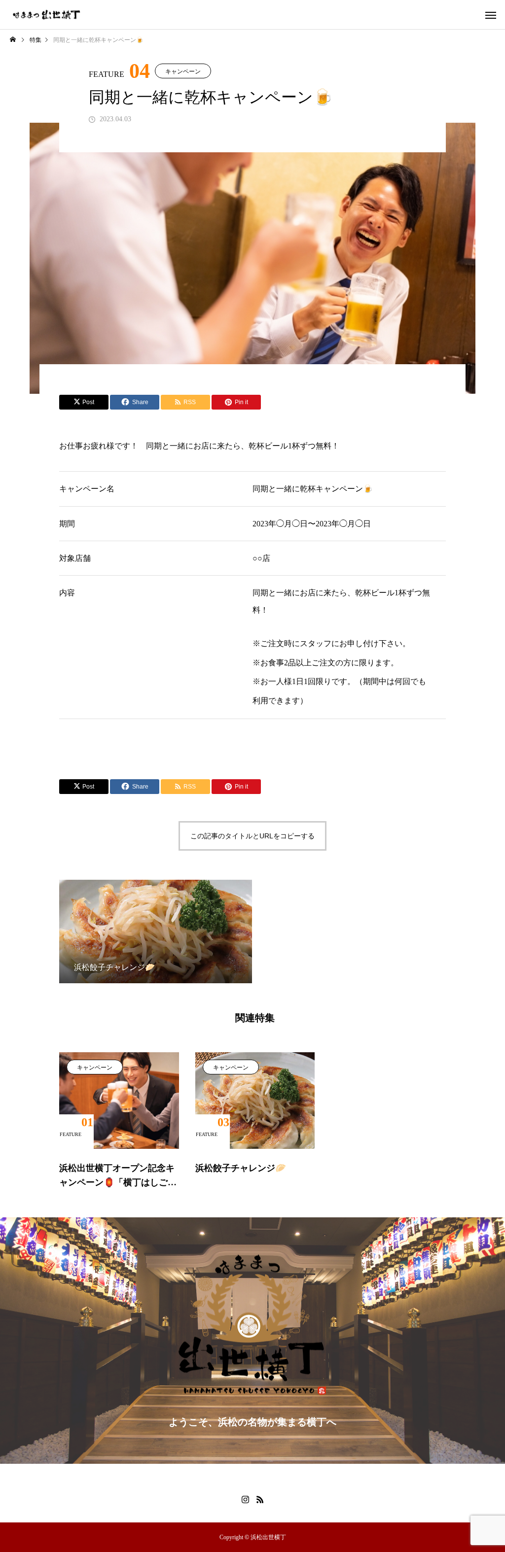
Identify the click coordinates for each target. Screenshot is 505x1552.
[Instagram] (245, 1499)
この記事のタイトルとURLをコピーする (252, 836)
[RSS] (260, 1499)
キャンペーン (183, 71)
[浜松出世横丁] (47, 14)
